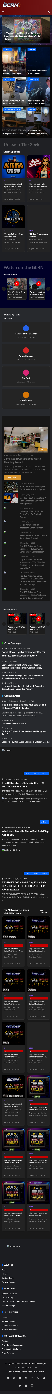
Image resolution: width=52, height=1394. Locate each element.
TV (32, 428)
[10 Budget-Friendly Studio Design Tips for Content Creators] (5, 508)
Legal (30, 1372)
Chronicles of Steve (12, 110)
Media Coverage (8, 1306)
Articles (7, 50)
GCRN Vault (9, 80)
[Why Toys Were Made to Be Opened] (38, 61)
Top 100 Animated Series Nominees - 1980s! (36, 951)
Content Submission (10, 1325)
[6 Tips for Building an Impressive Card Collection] (5, 521)
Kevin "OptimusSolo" (11, 701)
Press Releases (8, 1353)
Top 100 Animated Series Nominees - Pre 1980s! (12, 951)
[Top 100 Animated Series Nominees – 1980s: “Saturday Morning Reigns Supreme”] (5, 589)
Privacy (18, 1372)
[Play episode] (21, 174)
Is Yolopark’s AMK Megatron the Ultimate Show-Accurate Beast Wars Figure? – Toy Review (23, 36)
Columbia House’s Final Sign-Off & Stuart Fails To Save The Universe (13, 186)
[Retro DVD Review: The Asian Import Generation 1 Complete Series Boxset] (14, 91)
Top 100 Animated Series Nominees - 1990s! (11, 1003)
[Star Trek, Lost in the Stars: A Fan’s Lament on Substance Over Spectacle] (11, 498)
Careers (5, 1317)
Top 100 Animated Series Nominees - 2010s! (11, 1056)
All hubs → (8, 318)
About (4, 1270)
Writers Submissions (10, 1329)
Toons (20, 428)
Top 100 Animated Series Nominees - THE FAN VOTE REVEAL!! (38, 1056)
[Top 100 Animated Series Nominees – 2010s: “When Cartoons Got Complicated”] (5, 543)
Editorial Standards (9, 1294)
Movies (21, 420)
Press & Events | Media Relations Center (18, 1302)
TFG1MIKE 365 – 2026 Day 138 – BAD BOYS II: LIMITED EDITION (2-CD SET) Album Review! (24, 886)
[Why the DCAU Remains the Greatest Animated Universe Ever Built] (38, 121)
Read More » (12, 478)
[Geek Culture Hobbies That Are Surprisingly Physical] (5, 532)
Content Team (8, 1278)
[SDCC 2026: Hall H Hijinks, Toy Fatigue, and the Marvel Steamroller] (14, 61)
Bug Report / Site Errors (11, 1349)
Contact (5, 1341)
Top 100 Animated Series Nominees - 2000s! (36, 1003)
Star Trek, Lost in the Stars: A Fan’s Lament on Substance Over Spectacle (33, 501)
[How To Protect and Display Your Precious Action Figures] (11, 487)
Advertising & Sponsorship (12, 1345)
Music (35, 420)
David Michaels (11, 455)
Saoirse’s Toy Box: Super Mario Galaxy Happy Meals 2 (26, 742)
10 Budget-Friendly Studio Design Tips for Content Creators (31, 514)
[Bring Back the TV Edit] (14, 121)
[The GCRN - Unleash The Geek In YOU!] (11, 5)
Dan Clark (7, 648)
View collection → (44, 911)
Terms (24, 1372)
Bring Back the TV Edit (13, 133)
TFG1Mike (7, 779)
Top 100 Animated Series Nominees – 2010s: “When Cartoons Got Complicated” (32, 549)
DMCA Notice (39, 1372)
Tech (8, 428)
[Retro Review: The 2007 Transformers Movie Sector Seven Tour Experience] (38, 91)
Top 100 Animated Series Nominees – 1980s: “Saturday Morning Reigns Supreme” (33, 595)
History (5, 1274)
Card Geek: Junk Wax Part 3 (14, 723)
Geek (8, 420)
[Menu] (3, 12)
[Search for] (49, 12)
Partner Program (8, 1282)
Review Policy (7, 1298)
